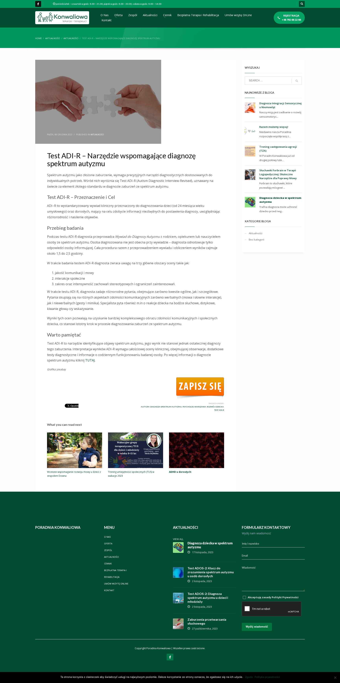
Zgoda (249, 676)
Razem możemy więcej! (273, 127)
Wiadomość (249, 567)
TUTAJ (90, 360)
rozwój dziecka (215, 407)
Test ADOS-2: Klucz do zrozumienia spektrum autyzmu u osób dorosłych (211, 572)
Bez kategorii (256, 239)
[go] (297, 81)
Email (245, 555)
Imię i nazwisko (250, 543)
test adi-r (219, 410)
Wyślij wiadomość (257, 626)
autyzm (145, 407)
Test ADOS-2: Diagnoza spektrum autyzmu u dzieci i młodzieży (208, 597)
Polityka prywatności (267, 676)
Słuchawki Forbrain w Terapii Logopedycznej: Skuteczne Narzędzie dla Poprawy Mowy (278, 174)
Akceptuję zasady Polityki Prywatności (273, 597)
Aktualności (97, 134)
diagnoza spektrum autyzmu (166, 407)
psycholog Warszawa (194, 407)
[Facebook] (38, 4)
